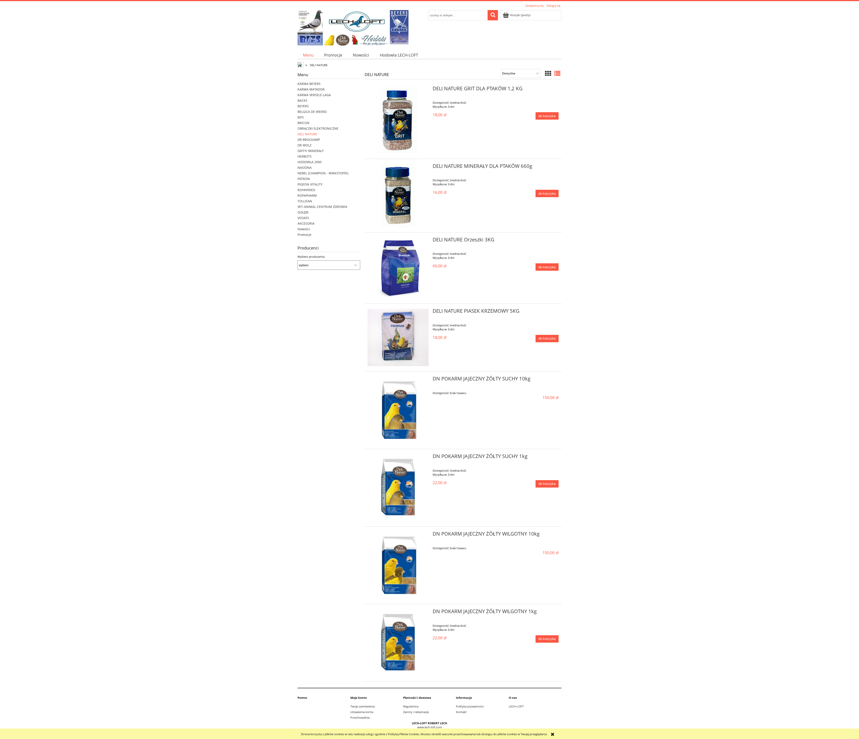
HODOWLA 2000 (309, 162)
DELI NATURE (307, 134)
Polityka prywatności (470, 706)
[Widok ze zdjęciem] (548, 73)
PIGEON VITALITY (310, 184)
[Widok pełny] (557, 73)
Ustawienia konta (361, 712)
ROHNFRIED (306, 190)
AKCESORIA (306, 223)
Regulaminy (411, 706)
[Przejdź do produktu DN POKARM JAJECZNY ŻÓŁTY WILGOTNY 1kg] (398, 642)
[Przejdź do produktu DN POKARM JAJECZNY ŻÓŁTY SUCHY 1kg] (398, 487)
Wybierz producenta (311, 256)
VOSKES (303, 218)
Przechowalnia (360, 718)
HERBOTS (305, 156)
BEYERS (303, 106)
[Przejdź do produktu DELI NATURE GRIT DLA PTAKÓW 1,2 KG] (398, 120)
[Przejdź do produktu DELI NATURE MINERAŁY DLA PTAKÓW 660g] (398, 195)
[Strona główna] (353, 27)
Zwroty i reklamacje (416, 712)
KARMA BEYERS (309, 84)
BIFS (301, 117)
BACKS (302, 100)
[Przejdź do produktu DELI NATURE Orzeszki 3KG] (398, 268)
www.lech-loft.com (429, 727)
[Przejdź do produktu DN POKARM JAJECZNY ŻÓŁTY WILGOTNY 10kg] (398, 565)
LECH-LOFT (516, 706)
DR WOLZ (304, 145)
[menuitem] (308, 55)
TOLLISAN (305, 201)
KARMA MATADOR (311, 89)
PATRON (304, 179)
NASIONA (305, 167)
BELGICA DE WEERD (312, 112)
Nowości (304, 229)
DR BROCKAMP (309, 139)
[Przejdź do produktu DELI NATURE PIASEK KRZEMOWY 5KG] (398, 337)
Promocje (304, 234)
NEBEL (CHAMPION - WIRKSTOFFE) (323, 173)
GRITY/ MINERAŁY (311, 151)
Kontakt (461, 712)
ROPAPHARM (307, 195)
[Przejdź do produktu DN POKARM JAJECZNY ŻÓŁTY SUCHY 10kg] (398, 410)
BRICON (303, 123)
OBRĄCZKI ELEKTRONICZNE (318, 128)
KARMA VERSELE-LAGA (314, 95)
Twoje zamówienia (362, 706)
